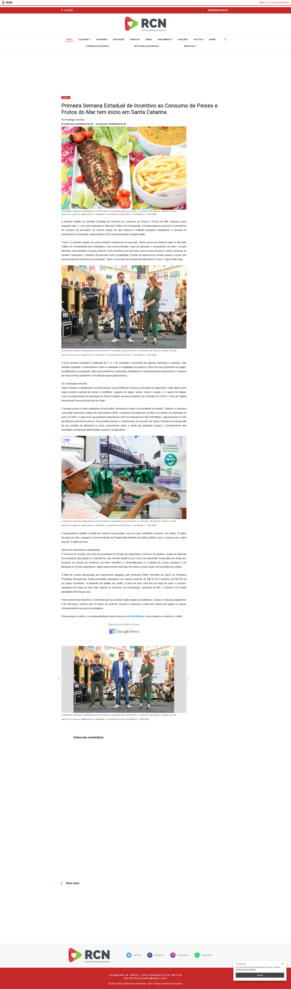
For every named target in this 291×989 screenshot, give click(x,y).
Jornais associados (279, 2)
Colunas (83, 39)
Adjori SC (263, 2)
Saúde (212, 39)
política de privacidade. (246, 969)
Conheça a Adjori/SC (97, 46)
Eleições (183, 39)
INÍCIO (69, 39)
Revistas (189, 46)
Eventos (135, 39)
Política (198, 39)
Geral (149, 39)
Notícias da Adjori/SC (146, 46)
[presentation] (59, 679)
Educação (118, 39)
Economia (101, 39)
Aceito (260, 975)
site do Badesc (136, 616)
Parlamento (165, 39)
